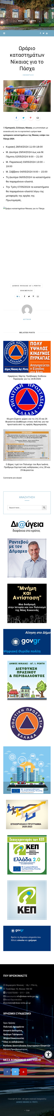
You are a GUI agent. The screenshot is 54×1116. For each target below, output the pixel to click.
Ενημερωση (28, 75)
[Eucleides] (49, 1054)
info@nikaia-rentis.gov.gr (27, 996)
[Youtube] (23, 1071)
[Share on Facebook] (16, 117)
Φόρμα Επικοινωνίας (13, 1038)
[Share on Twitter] (23, 117)
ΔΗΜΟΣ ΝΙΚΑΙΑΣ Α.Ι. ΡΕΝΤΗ (26, 1102)
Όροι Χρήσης (9, 1023)
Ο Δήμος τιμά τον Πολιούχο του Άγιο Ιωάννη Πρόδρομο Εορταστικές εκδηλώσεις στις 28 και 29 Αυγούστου (27, 467)
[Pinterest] (30, 117)
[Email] (37, 117)
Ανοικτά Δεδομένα (12, 1030)
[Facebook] (7, 1071)
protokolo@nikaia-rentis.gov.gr (18, 1003)
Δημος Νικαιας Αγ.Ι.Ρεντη (26, 286)
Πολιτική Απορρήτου (13, 1027)
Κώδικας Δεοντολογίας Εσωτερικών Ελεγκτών (26, 1045)
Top (28, 1110)
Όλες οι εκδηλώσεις (13, 1042)
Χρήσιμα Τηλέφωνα (13, 1034)
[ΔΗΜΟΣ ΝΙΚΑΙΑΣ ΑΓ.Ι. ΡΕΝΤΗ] (27, 15)
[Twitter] (15, 1071)
